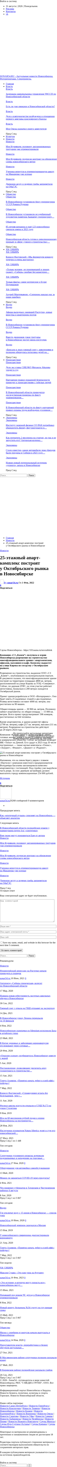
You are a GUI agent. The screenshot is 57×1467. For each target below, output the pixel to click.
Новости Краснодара (10, 1408)
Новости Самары (44, 1416)
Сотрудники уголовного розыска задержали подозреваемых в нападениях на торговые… (22, 1156)
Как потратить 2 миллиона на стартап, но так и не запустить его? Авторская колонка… (31, 439)
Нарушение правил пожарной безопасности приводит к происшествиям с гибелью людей (28, 381)
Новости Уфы (27, 1416)
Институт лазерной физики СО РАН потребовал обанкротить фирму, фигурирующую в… (30, 426)
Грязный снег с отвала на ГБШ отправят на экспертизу (27, 1008)
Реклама (10, 9)
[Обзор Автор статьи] (6, 798)
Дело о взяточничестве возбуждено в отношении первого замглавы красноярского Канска (30, 117)
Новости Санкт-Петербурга (13, 1406)
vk (7, 14)
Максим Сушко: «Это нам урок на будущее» (22, 1272)
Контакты (11, 11)
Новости (10, 139)
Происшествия (13, 360)
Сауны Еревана (39, 1424)
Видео (9, 304)
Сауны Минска (47, 1421)
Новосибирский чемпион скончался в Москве (23, 1225)
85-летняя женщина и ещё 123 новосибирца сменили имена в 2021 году (28, 228)
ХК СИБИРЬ (12, 249)
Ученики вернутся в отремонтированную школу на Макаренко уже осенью (30, 172)
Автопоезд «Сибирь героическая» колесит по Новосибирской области (21, 984)
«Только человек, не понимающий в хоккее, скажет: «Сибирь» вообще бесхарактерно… (28, 270)
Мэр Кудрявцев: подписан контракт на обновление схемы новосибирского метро (31, 160)
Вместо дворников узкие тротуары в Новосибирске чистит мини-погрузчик (26, 338)
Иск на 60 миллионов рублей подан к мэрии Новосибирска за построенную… (22, 1119)
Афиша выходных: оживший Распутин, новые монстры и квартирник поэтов (29, 313)
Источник (5, 778)
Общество (11, 194)
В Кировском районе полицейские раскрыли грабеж (26, 1370)
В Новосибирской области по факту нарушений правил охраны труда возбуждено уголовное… (30, 408)
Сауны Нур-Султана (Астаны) (15, 1424)
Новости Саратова (9, 1416)
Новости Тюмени (31, 1408)
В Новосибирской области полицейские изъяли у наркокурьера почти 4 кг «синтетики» (24, 829)
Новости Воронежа (26, 1413)
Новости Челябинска (33, 1419)
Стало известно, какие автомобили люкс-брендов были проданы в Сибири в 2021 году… (30, 451)
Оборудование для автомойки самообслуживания (25, 1168)
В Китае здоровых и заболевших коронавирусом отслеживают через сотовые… (24, 1044)
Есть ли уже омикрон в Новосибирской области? (30, 106)
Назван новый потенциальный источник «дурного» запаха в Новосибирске (26, 464)
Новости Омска (45, 1413)
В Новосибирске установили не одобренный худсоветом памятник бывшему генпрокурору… (30, 215)
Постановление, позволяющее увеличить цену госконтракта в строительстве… (23, 1069)
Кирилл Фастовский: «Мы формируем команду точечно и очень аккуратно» (29, 258)
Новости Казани (24, 1411)
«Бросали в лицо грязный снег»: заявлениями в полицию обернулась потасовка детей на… (29, 350)
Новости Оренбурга (39, 1406)
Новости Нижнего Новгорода (23, 1421)
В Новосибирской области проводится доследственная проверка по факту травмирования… (25, 395)
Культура (10, 136)
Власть (9, 86)
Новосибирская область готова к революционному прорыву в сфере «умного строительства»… (31, 240)
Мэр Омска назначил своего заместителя (26, 129)
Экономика (11, 417)
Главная (10, 84)
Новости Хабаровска (10, 1419)
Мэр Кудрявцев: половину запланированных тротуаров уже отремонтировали (28, 147)
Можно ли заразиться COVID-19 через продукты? (25, 1178)
